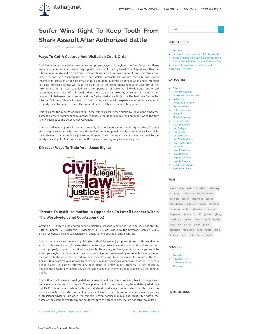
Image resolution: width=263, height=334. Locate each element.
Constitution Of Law (183, 102)
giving (218, 214)
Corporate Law (181, 106)
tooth (209, 234)
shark (183, 234)
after (181, 188)
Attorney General (182, 91)
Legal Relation (180, 153)
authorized (189, 193)
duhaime (198, 208)
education (210, 208)
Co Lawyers (179, 98)
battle (200, 193)
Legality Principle (182, 157)
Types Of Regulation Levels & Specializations (197, 57)
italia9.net (67, 6)
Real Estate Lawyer (183, 164)
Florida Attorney (74, 46)
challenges (197, 198)
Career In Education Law (186, 95)
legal (207, 219)
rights (208, 229)
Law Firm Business (183, 139)
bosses (210, 193)
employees (176, 214)
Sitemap (177, 266)
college (209, 198)
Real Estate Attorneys (145, 311)
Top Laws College (182, 168)
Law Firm (169, 9)
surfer (200, 234)
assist (190, 188)
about (173, 188)
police (197, 224)
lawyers (198, 219)
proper (206, 224)
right (199, 229)
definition (214, 203)
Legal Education (181, 150)
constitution (176, 203)
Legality (188, 9)
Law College (179, 128)
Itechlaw (177, 50)
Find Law (177, 113)
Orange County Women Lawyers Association (64, 311)
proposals (175, 229)
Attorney (125, 9)
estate (187, 214)
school (217, 229)
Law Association (181, 124)
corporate (190, 203)
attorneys (175, 193)
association (201, 188)
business (174, 198)
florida (197, 214)
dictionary (175, 208)
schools (174, 234)
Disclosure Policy (182, 262)
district (187, 208)
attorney (214, 188)
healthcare (175, 219)
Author (57, 46)
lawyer (187, 219)
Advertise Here (181, 258)
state (191, 234)
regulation (188, 229)
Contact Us (178, 255)
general (208, 214)
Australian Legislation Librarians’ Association (197, 61)
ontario (187, 224)
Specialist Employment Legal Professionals (196, 53)
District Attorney (182, 109)
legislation (175, 224)
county (202, 203)
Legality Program (182, 161)
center (185, 198)
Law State (178, 146)
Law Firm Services (182, 142)
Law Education (147, 9)
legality (217, 219)
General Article (211, 9)
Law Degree (179, 131)
